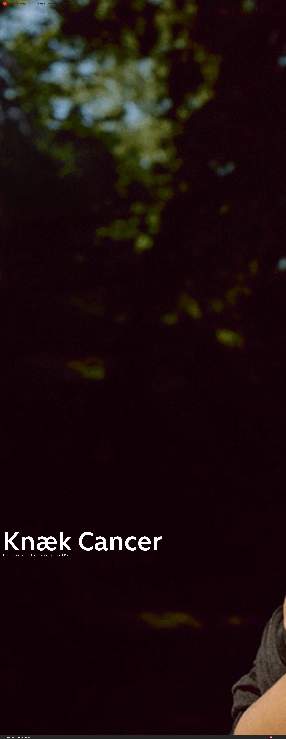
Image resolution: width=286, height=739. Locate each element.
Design (74, 3)
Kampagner (53, 3)
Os (81, 3)
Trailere (41, 3)
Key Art (65, 3)
